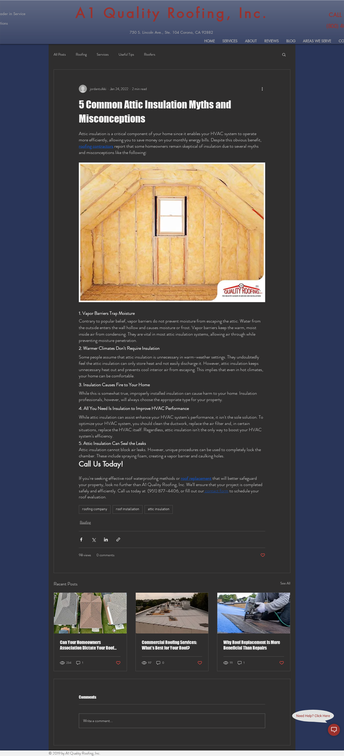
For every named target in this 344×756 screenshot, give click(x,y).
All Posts (60, 54)
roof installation (127, 509)
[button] (284, 54)
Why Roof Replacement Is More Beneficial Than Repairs (251, 645)
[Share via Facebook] (81, 539)
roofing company (94, 509)
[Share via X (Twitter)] (93, 539)
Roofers (149, 54)
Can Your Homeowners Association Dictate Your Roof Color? (87, 645)
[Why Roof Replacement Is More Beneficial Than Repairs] (253, 613)
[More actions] (262, 89)
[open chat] (334, 730)
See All (285, 583)
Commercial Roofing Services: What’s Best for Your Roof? (169, 645)
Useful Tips (126, 54)
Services (103, 54)
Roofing (81, 54)
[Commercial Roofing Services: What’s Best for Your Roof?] (172, 613)
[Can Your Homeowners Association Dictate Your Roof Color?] (90, 613)
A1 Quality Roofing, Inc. (172, 13)
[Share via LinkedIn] (106, 539)
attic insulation (158, 509)
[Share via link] (118, 539)
